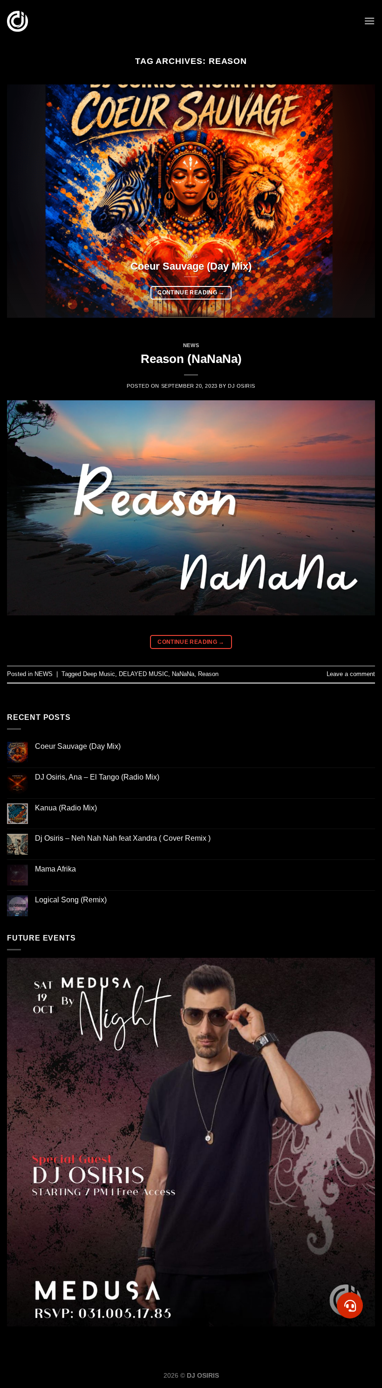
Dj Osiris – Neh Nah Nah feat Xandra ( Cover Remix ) (123, 838)
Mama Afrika (55, 869)
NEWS (191, 345)
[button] (350, 1306)
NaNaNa (183, 673)
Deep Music (99, 673)
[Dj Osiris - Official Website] (17, 21)
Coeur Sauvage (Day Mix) (78, 746)
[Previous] (26, 201)
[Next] (356, 201)
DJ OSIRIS (241, 386)
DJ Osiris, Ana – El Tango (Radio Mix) (97, 777)
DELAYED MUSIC (143, 673)
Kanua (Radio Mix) (66, 808)
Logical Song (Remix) (71, 900)
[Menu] (369, 20)
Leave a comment (351, 673)
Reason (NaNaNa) (191, 358)
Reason (208, 673)
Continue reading (190, 292)
